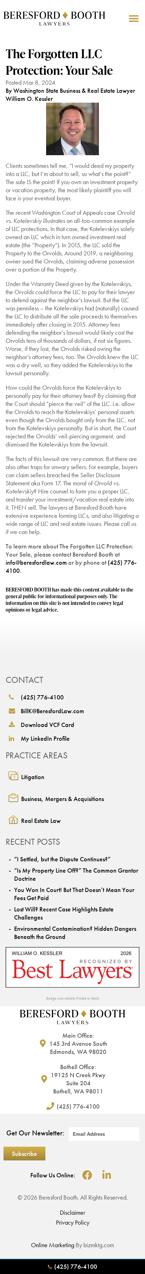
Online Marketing (52, 1245)
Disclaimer (72, 1212)
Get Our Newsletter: (35, 1133)
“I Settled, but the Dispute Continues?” (62, 859)
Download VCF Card (47, 725)
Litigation (32, 777)
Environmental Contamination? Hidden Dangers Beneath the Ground (75, 932)
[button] (133, 18)
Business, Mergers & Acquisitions (62, 799)
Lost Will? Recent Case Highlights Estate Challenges (64, 913)
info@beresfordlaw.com (36, 562)
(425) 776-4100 (42, 697)
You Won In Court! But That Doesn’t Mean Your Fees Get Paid (74, 894)
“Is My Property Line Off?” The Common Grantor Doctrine (76, 874)
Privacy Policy (72, 1222)
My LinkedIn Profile (45, 738)
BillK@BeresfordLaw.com (52, 711)
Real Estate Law (41, 821)
